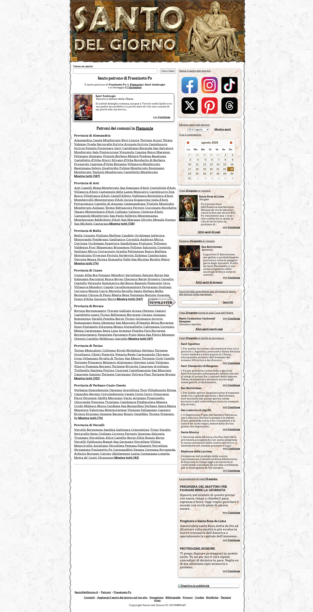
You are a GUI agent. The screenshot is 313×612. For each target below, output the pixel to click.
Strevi (106, 160)
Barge (142, 279)
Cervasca (80, 291)
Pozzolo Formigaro (99, 148)
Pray (92, 247)
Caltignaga (151, 326)
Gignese (106, 414)
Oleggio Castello (86, 338)
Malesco (90, 406)
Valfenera (139, 196)
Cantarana (101, 223)
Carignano (123, 374)
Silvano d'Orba (122, 160)
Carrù (103, 291)
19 (204, 169)
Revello (127, 291)
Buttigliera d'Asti (160, 196)
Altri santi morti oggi (209, 329)
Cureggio (167, 326)
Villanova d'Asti (86, 192)
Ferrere (138, 207)
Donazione (156, 597)
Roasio (150, 437)
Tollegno (159, 243)
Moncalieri (93, 350)
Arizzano (139, 398)
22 (224, 169)
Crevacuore (106, 251)
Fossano (104, 275)
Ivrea (78, 358)
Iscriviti (228, 302)
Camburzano (157, 255)
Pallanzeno (149, 410)
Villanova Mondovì (88, 287)
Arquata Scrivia (136, 144)
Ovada (91, 144)
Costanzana (148, 453)
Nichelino (133, 350)
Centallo (80, 283)
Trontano (112, 402)
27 (189, 155)
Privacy (188, 597)
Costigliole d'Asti (163, 188)
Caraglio (167, 279)
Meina (79, 330)
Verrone (80, 259)
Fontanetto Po (101, 449)
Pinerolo (108, 354)
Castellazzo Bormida (137, 148)
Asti (77, 188)
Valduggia (94, 441)
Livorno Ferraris (124, 433)
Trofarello (81, 370)
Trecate (112, 311)
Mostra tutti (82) (126, 457)
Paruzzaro (120, 334)
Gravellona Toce (135, 390)
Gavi (117, 148)
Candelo (128, 235)
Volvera (137, 374)
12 (204, 164)
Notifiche (212, 597)
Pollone (136, 247)
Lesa (114, 330)
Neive (112, 299)
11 (197, 164)
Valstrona (96, 410)
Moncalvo (140, 192)
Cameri (160, 311)
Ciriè (159, 358)
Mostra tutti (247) (130, 299)
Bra (95, 275)
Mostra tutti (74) (86, 263)
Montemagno (148, 215)
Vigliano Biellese (108, 235)
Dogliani (165, 287)
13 (211, 164)
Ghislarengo (121, 453)
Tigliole (152, 204)
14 (217, 164)
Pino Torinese (154, 374)
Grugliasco (82, 354)
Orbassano (90, 358)
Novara (79, 311)
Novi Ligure (130, 140)
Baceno (117, 414)
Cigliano (105, 433)
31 (217, 155)
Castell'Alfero (120, 196)
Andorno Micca (151, 239)
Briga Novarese (162, 322)
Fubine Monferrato (133, 168)
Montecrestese (116, 410)
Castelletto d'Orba (87, 160)
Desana (138, 449)
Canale (108, 287)
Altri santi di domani (209, 282)
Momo (118, 326)
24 (189, 173)
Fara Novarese (154, 330)
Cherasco (130, 279)
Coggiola (164, 247)
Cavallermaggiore (127, 287)
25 (197, 173)
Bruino (170, 374)
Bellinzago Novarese (126, 315)
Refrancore (124, 207)
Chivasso (162, 354)
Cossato (89, 235)
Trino (154, 429)
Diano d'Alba (83, 299)
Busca (109, 279)
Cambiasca (128, 402)
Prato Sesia (137, 334)
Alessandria (83, 140)
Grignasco (143, 318)
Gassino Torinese (101, 374)
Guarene (163, 295)
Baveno (94, 394)
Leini (151, 362)
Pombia (137, 330)
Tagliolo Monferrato (107, 172)
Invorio (157, 318)
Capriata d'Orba (101, 164)
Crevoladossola (112, 394)
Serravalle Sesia (86, 433)
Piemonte (136, 84)
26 (204, 173)
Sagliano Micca (85, 251)
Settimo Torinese (155, 350)
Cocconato (153, 207)
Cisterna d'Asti (152, 211)
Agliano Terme (103, 207)
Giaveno (139, 362)
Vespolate (105, 334)
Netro (165, 259)
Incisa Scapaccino (137, 200)
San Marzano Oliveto (136, 219)
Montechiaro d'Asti (99, 211)
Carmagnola (145, 354)
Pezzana (131, 445)
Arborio (80, 453)
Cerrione (80, 243)
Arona (136, 311)
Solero (96, 168)
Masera (161, 402)
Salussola (149, 247)
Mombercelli (83, 200)
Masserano (105, 247)
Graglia (121, 251)
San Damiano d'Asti (134, 188)
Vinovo (79, 366)
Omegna (115, 390)
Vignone (134, 410)
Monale (158, 219)
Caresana (151, 449)
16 (231, 164)
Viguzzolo (126, 152)
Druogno (92, 414)
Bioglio (155, 259)
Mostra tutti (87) (140, 338)
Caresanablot (123, 449)
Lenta (135, 453)
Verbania (80, 390)
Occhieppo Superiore (103, 243)
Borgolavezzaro (85, 334)
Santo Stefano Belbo (148, 291)
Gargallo (121, 338)
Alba (88, 275)
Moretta (115, 291)
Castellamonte (140, 370)
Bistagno (120, 164)
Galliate (125, 311)
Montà (93, 291)
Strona (102, 259)
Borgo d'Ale (135, 437)
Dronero (154, 279)
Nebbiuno (106, 338)
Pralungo (146, 243)
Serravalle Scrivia (110, 144)
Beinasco (109, 362)
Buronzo (93, 453)
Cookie (199, 597)
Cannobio (81, 394)
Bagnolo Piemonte (148, 283)
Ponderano (100, 239)
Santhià (109, 429)
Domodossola (98, 390)
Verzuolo (94, 283)
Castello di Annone (108, 204)
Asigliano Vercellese (108, 445)
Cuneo (79, 275)
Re (76, 418)
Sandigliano (129, 243)
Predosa (145, 156)
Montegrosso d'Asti (108, 200)
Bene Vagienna (133, 295)
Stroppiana (82, 449)
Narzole (150, 295)
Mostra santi (222, 129)
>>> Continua (161, 117)
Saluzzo (147, 275)
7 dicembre (134, 87)
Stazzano (95, 156)
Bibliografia (173, 597)
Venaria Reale (125, 354)
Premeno (167, 414)
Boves (118, 279)
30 (211, 155)
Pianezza (92, 366)
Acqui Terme (162, 140)
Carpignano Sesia (97, 330)
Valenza (80, 144)
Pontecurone (108, 152)
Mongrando (82, 239)
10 (189, 164)
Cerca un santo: (83, 66)
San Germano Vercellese (131, 441)
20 (211, 169)
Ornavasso (161, 394)
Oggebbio (141, 414)
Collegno (109, 350)
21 (217, 169)
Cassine (140, 152)
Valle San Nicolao (136, 259)
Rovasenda (167, 449)
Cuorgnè (121, 370)
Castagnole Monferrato (91, 215)
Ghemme (108, 322)
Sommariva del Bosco (118, 283)
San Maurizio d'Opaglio (133, 322)
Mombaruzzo (84, 219)
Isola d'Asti (159, 200)
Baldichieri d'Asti (107, 219)
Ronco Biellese (155, 251)
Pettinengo (136, 251)
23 (231, 169)
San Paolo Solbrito (123, 215)
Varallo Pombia (103, 318)
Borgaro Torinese (112, 366)
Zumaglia (115, 259)
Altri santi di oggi (209, 231)
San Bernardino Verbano (139, 406)
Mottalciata (82, 255)
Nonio (128, 414)
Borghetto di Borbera (149, 160)
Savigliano (133, 275)
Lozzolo (164, 453)
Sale (95, 152)
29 (204, 155)
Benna (91, 259)
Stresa (171, 390)
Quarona (144, 433)
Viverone (99, 255)
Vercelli (80, 429)
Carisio (105, 453)
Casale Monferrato (106, 140)
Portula (112, 255)
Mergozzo (115, 398)
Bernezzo (80, 295)
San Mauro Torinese (140, 358)
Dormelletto (133, 326)
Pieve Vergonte (85, 398)
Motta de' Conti (85, 457)
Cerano (146, 315)
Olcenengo (106, 457)
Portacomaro (83, 204)
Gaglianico (117, 239)
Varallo (165, 429)
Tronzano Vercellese (89, 437)
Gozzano (159, 315)
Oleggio (148, 311)
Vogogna (97, 402)
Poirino (108, 370)
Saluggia (157, 433)
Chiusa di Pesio (99, 295)
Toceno (154, 414)
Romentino (82, 318)
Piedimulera (146, 402)
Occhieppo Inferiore (149, 235)
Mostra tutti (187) (87, 176)
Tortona (146, 140)
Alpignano (125, 362)
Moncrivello (83, 445)
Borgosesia (95, 429)
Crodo (78, 406)
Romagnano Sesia (87, 322)
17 (189, 169)
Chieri (96, 354)
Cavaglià (132, 239)
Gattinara (123, 429)
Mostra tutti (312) (87, 378)
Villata (155, 441)
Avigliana (161, 366)
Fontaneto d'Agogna (97, 326)
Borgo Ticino (125, 318)
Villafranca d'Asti (97, 196)
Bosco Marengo (158, 152)
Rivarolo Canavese (139, 366)
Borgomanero (96, 311)
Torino (79, 350)
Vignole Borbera (115, 156)
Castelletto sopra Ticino (92, 315)
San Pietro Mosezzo (160, 334)
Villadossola (157, 390)
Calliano (121, 211)
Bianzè (107, 441)
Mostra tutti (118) (122, 223)
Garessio (100, 299)
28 (197, 155)
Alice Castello (115, 437)
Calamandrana (134, 204)
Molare (133, 156)
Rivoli (121, 350)
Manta (116, 295)
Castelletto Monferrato (141, 172)
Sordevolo (126, 255)
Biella (78, 235)
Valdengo (81, 247)
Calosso (134, 211)
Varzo (127, 398)
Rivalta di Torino (111, 358)
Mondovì (118, 275)
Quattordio (110, 168)
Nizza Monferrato (106, 188)
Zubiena (141, 255)
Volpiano (162, 362)
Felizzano (81, 156)
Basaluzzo (159, 156)
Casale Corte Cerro (138, 394)
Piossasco (95, 362)
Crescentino (140, 429)
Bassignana (82, 168)
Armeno (125, 330)
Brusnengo (122, 247)
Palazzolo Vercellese (152, 445)
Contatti (89, 597)
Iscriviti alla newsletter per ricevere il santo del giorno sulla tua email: (207, 293)
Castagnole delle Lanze (116, 192)
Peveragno (150, 287)
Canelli (86, 188)
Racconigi (96, 279)
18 (197, 169)
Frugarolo (81, 164)
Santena (96, 370)
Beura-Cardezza (108, 406)
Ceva (166, 283)
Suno (78, 326)
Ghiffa (102, 398)
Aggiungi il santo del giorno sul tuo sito (122, 597)
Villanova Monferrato (144, 164)
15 (224, 164)
